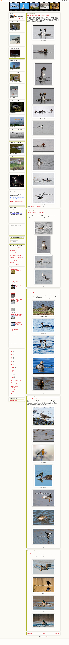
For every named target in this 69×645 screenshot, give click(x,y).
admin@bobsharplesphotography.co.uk (16, 201)
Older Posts (57, 633)
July (12, 371)
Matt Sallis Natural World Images (15, 255)
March (13, 377)
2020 (12, 351)
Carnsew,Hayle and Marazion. (34, 399)
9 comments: (39, 206)
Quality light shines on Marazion (35, 553)
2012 (12, 363)
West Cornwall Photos (15, 339)
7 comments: (39, 547)
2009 (12, 394)
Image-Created (12, 262)
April (12, 376)
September (14, 368)
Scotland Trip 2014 (18, 270)
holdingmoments (14, 284)
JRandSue (12, 292)
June (13, 373)
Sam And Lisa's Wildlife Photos (16, 314)
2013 (12, 361)
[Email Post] (43, 206)
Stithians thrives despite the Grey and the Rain (38, 15)
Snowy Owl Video (13, 330)
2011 (12, 364)
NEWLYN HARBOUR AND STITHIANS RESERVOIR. (18, 294)
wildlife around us (14, 341)
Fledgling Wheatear (18, 315)
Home (43, 633)
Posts (12, 239)
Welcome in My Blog (14, 277)
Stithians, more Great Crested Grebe (36, 212)
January (13, 391)
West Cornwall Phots (13, 253)
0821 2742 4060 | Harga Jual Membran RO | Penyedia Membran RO (18, 323)
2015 (12, 358)
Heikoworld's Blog (13, 252)
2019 (12, 352)
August (13, 370)
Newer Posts (29, 633)
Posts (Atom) (46, 636)
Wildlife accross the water (14, 250)
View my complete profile (18, 18)
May (12, 374)
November (13, 367)
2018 (12, 354)
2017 (12, 355)
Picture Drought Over (32, 292)
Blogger (40, 642)
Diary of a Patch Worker (14, 248)
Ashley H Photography (15, 269)
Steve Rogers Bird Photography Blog (16, 260)
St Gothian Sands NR (14, 329)
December (13, 365)
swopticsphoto (13, 333)
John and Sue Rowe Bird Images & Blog (16, 257)
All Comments (13, 241)
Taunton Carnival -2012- (14, 281)
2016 (12, 357)
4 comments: (39, 286)
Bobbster (17, 15)
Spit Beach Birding (14, 321)
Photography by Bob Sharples (16, 299)
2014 (12, 360)
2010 (12, 393)
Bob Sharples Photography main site (16, 264)
